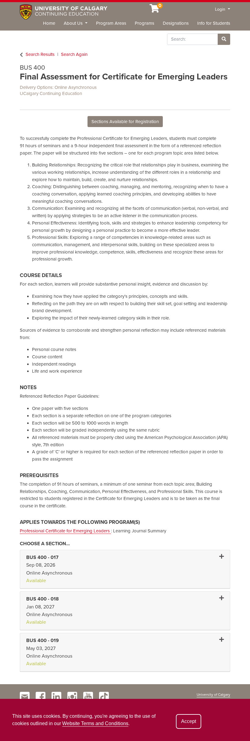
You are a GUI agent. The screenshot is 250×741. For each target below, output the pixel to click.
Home (49, 23)
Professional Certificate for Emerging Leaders (65, 531)
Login (221, 9)
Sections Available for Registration (125, 121)
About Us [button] (74, 23)
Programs (144, 23)
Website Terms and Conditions (95, 723)
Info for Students (213, 23)
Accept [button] (188, 721)
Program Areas (111, 23)
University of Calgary (213, 694)
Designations (176, 23)
